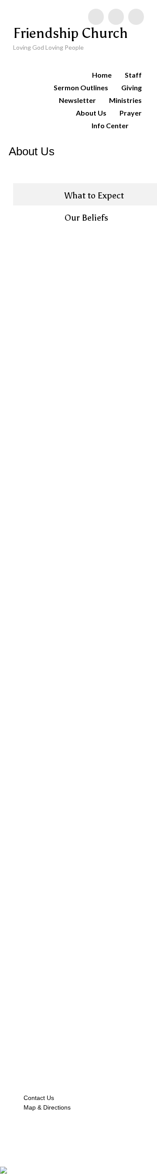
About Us (91, 113)
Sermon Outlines (81, 87)
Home (102, 75)
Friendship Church (70, 33)
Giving (131, 87)
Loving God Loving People (48, 47)
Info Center (110, 125)
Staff (133, 75)
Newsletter (77, 100)
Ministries (125, 100)
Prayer (130, 113)
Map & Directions (45, 1107)
